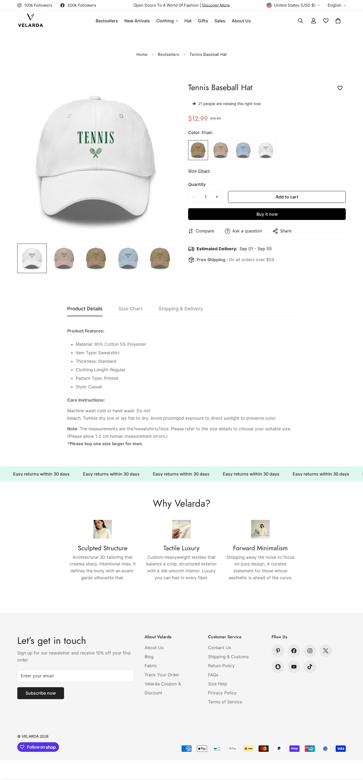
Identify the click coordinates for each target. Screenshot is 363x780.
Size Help (217, 683)
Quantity (197, 184)
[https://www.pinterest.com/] (278, 650)
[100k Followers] (309, 650)
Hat (188, 20)
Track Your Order (162, 674)
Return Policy (221, 665)
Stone (221, 150)
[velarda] (30, 21)
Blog (149, 656)
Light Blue (243, 150)
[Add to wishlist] (340, 88)
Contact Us (219, 647)
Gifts (203, 20)
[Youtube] (294, 666)
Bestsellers (107, 20)
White (266, 150)
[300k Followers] (294, 650)
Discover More (216, 5)
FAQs (213, 674)
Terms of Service (225, 701)
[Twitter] (325, 650)
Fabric (151, 665)
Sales (219, 20)
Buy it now (267, 214)
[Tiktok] (309, 666)
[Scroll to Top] (353, 751)
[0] (338, 21)
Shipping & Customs (228, 656)
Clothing (165, 20)
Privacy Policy (222, 692)
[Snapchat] (278, 666)
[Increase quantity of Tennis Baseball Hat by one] (216, 197)
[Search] (300, 21)
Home (141, 54)
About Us (241, 20)
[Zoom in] (164, 93)
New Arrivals (137, 20)
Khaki (198, 150)
